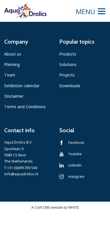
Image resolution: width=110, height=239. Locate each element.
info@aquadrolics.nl (21, 173)
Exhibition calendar (21, 85)
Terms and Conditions (25, 106)
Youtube (75, 153)
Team (9, 75)
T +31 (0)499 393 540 (20, 167)
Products (67, 54)
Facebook (76, 142)
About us (12, 54)
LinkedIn (75, 165)
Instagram (76, 176)
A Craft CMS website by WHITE (55, 207)
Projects (67, 75)
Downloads (69, 85)
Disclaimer (13, 96)
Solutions (67, 64)
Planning (12, 64)
